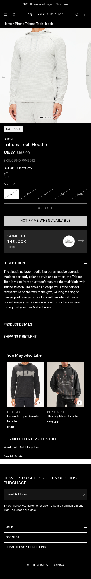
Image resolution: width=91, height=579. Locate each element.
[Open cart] (85, 14)
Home (8, 24)
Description (14, 263)
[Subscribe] (82, 494)
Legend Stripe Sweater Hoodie (23, 419)
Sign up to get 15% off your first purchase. (41, 481)
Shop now (62, 4)
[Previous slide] (3, 76)
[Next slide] (87, 76)
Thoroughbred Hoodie (62, 416)
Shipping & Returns (20, 336)
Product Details (18, 324)
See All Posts (13, 456)
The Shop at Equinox (47, 565)
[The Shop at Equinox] (45, 14)
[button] (38, 75)
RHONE (9, 139)
